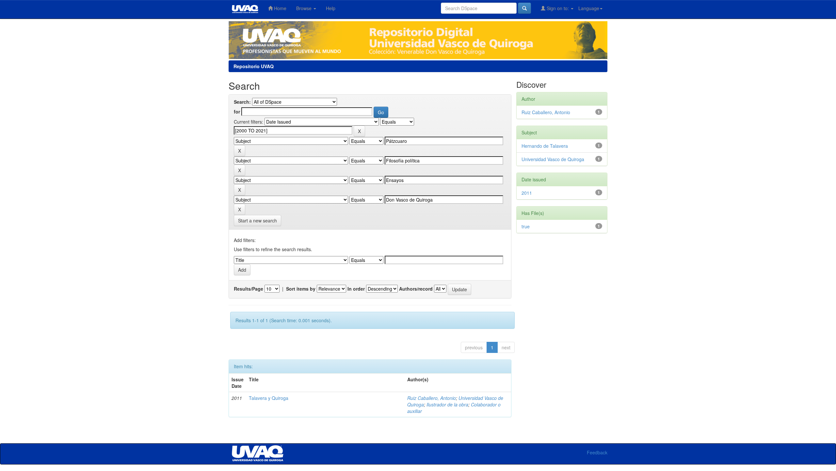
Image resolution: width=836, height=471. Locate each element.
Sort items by (300, 288)
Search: (242, 102)
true (526, 226)
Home (279, 8)
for (237, 111)
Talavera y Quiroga (268, 398)
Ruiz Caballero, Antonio (431, 398)
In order (356, 288)
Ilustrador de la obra (447, 404)
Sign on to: (557, 8)
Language (588, 8)
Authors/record (416, 288)
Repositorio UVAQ (253, 66)
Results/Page (248, 288)
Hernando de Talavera (545, 146)
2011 (527, 193)
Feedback (597, 452)
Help (330, 8)
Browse (304, 8)
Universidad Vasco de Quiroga (553, 159)
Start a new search (257, 220)
